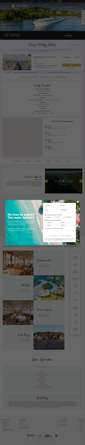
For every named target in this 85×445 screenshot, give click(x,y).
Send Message (59, 239)
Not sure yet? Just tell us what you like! (54, 228)
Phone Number (64, 210)
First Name (48, 205)
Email (46, 210)
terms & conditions (66, 235)
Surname (62, 205)
